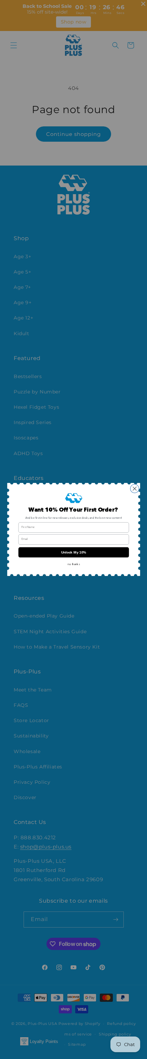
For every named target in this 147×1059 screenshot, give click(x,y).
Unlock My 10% (73, 552)
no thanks (74, 564)
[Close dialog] (134, 488)
